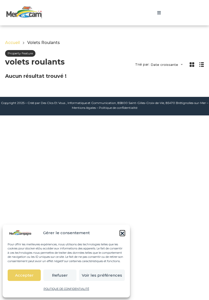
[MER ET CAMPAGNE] (33, 13)
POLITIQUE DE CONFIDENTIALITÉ (66, 289)
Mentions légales (84, 108)
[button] (122, 232)
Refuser (60, 275)
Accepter (24, 275)
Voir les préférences (102, 275)
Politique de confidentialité (118, 108)
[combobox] (168, 65)
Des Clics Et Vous (53, 103)
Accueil (12, 43)
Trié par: (142, 64)
